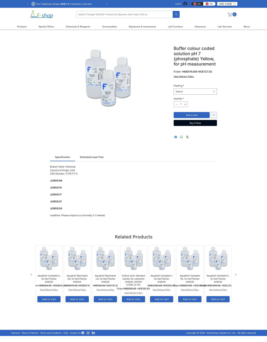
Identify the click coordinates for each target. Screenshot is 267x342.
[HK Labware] (88, 333)
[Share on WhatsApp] (181, 137)
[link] (62, 157)
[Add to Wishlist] (214, 115)
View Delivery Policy (184, 76)
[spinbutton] (181, 104)
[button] (227, 4)
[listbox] (227, 4)
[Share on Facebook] (176, 137)
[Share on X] (187, 137)
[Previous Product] (31, 274)
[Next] (107, 4)
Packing (179, 85)
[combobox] (195, 92)
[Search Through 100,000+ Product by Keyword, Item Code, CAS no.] (176, 14)
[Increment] (185, 104)
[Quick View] (49, 258)
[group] (133, 274)
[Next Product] (236, 274)
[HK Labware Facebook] (83, 333)
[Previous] (28, 4)
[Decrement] (176, 104)
